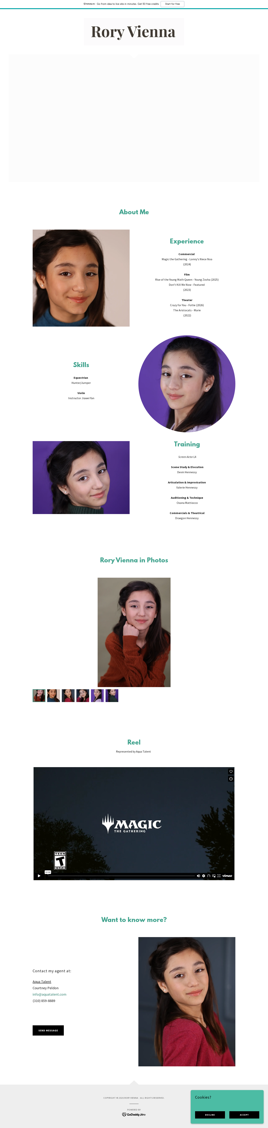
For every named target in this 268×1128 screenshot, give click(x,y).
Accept (244, 1115)
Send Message (48, 1030)
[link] (134, 31)
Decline (210, 1115)
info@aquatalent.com (49, 994)
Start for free (172, 4)
